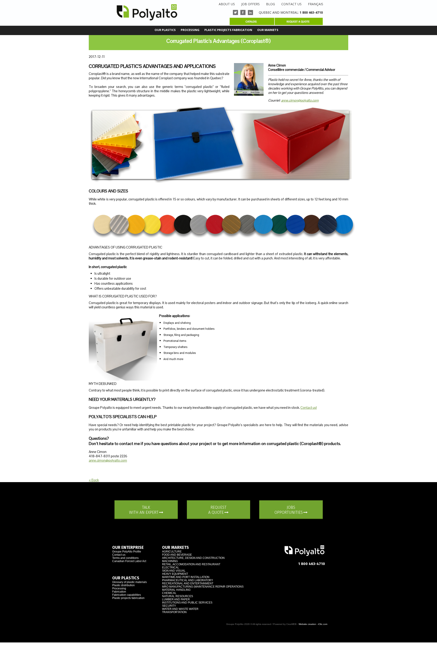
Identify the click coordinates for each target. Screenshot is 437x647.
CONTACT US (291, 4)
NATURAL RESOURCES (177, 596)
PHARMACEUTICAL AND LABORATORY (187, 580)
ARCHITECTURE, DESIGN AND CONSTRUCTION (193, 558)
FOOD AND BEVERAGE (177, 554)
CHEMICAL (169, 593)
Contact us (118, 554)
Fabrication (119, 591)
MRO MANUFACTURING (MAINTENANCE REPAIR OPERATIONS (203, 586)
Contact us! (308, 407)
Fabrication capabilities (126, 594)
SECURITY (169, 605)
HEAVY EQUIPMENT (175, 573)
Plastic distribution (123, 585)
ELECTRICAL (170, 567)
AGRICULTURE (172, 551)
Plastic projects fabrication (128, 598)
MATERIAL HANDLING (176, 589)
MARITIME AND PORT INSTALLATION (185, 577)
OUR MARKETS (267, 30)
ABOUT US (227, 4)
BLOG (270, 4)
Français (315, 4)
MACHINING (170, 561)
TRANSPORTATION (174, 612)
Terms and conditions (125, 558)
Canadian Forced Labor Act (129, 561)
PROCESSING (190, 30)
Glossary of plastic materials (129, 582)
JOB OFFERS (250, 4)
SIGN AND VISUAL (173, 570)
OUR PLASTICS (165, 30)
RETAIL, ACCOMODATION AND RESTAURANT (191, 564)
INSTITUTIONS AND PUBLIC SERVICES (187, 602)
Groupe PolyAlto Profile (126, 551)
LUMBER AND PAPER (176, 599)
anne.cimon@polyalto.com (300, 100)
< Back (94, 480)
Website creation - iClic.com (313, 624)
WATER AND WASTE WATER (180, 609)
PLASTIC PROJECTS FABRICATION (228, 30)
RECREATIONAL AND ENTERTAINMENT (187, 583)
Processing (119, 588)
